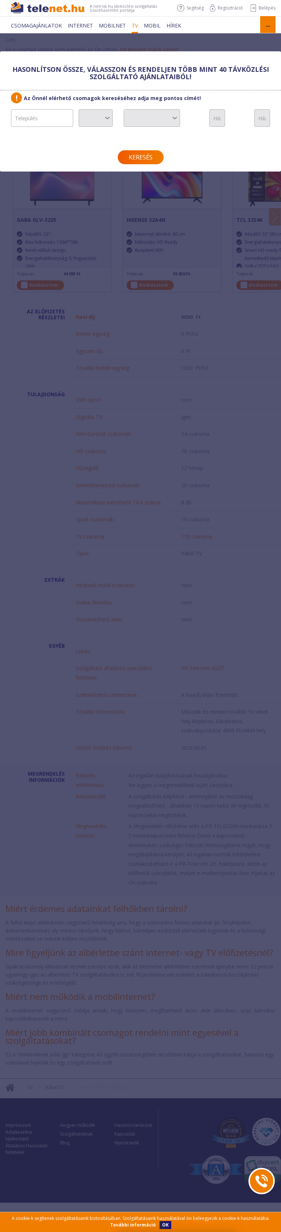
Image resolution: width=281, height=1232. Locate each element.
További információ (133, 1225)
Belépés (267, 8)
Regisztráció (230, 8)
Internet (80, 25)
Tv (135, 25)
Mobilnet (112, 25)
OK (165, 1225)
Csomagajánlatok (36, 25)
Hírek (173, 25)
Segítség (195, 8)
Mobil (152, 25)
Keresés (141, 157)
